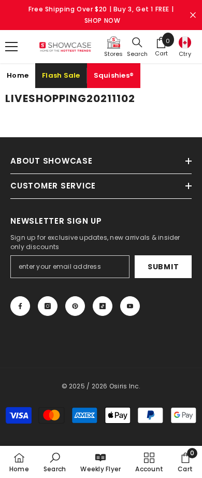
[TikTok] (102, 306)
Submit (163, 267)
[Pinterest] (75, 306)
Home (17, 75)
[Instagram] (47, 306)
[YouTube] (130, 306)
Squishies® (114, 75)
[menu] (11, 46)
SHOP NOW (102, 20)
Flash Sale (61, 75)
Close (193, 15)
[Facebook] (20, 306)
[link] (54, 462)
